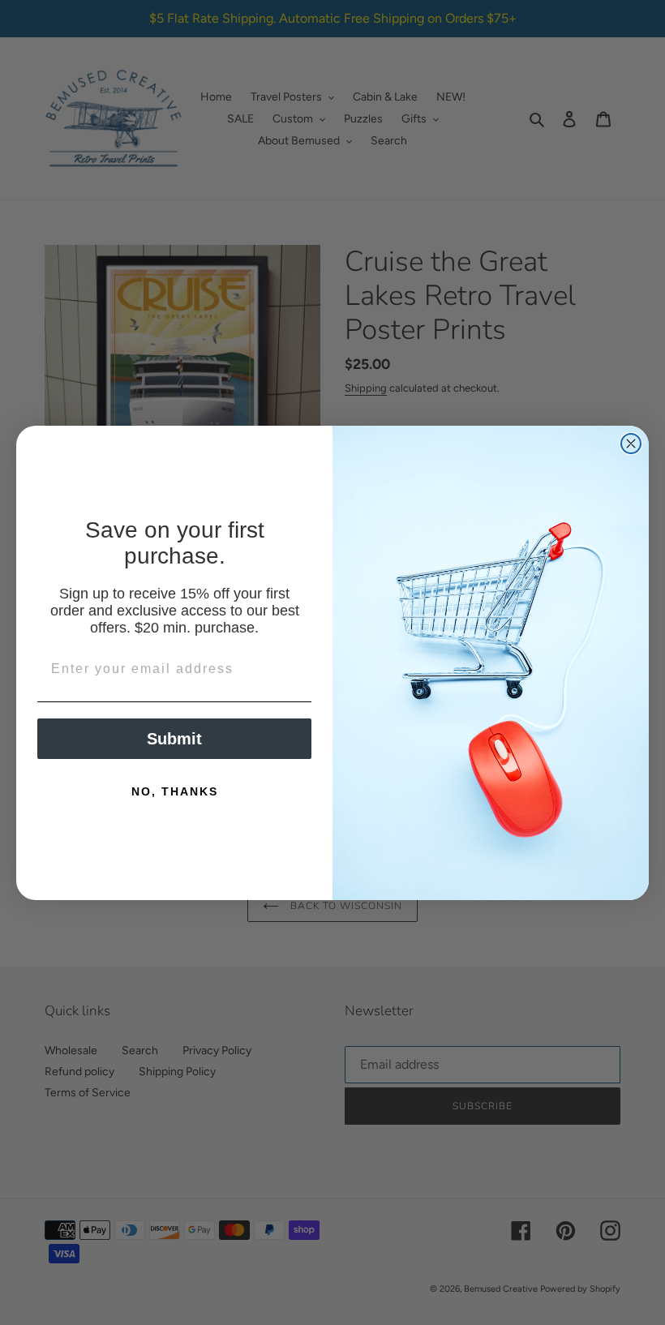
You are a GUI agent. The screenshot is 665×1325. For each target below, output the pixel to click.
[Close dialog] (631, 443)
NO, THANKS (174, 791)
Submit (174, 739)
